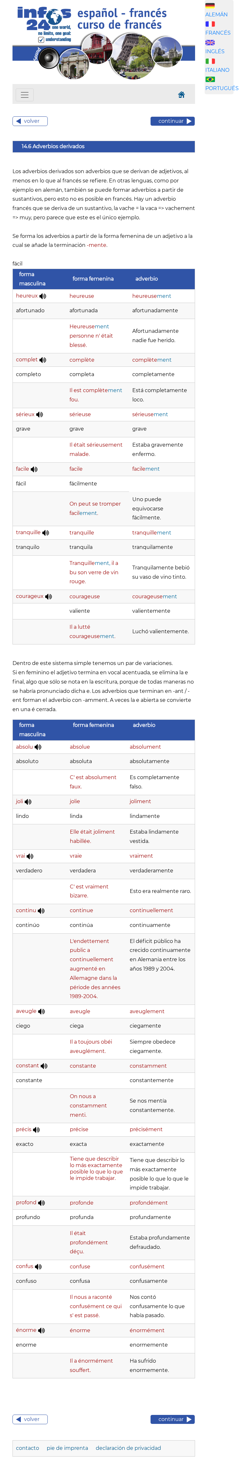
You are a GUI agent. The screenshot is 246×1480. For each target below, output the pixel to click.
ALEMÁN (216, 15)
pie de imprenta (68, 1448)
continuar (171, 121)
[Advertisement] (225, 200)
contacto (28, 1448)
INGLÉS (215, 51)
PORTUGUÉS (222, 88)
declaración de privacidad (128, 1448)
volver (31, 121)
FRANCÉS (218, 33)
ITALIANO (217, 70)
